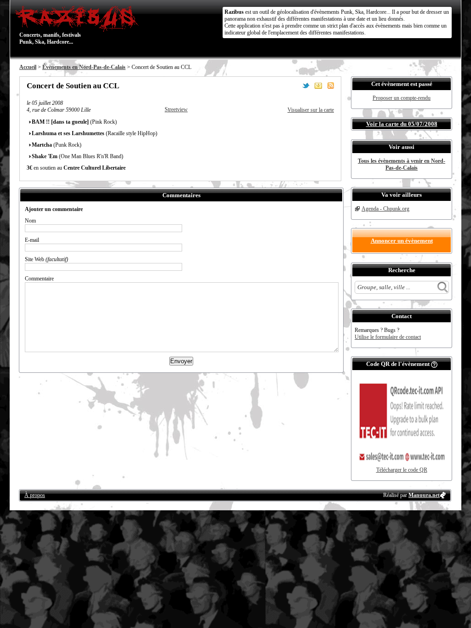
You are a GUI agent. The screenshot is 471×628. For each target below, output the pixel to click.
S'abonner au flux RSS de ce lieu (330, 85)
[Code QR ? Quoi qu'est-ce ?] (434, 363)
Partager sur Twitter (306, 85)
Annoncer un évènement (402, 240)
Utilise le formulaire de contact (388, 337)
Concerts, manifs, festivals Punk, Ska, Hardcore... (50, 25)
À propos (34, 495)
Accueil (27, 67)
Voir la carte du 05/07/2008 (401, 123)
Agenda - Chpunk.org (385, 209)
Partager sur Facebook (293, 85)
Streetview (176, 109)
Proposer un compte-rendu (402, 98)
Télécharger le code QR (401, 470)
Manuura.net (424, 495)
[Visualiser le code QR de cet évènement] (402, 465)
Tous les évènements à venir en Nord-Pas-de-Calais (401, 164)
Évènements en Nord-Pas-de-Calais (84, 67)
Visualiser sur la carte (310, 110)
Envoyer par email (318, 85)
